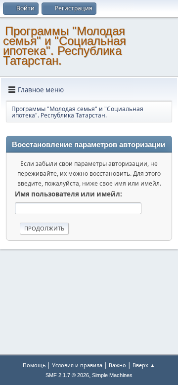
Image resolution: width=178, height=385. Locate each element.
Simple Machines (112, 375)
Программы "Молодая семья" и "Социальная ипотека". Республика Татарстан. (64, 45)
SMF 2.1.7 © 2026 (67, 375)
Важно (117, 365)
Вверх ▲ (144, 365)
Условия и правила (77, 365)
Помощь (34, 365)
